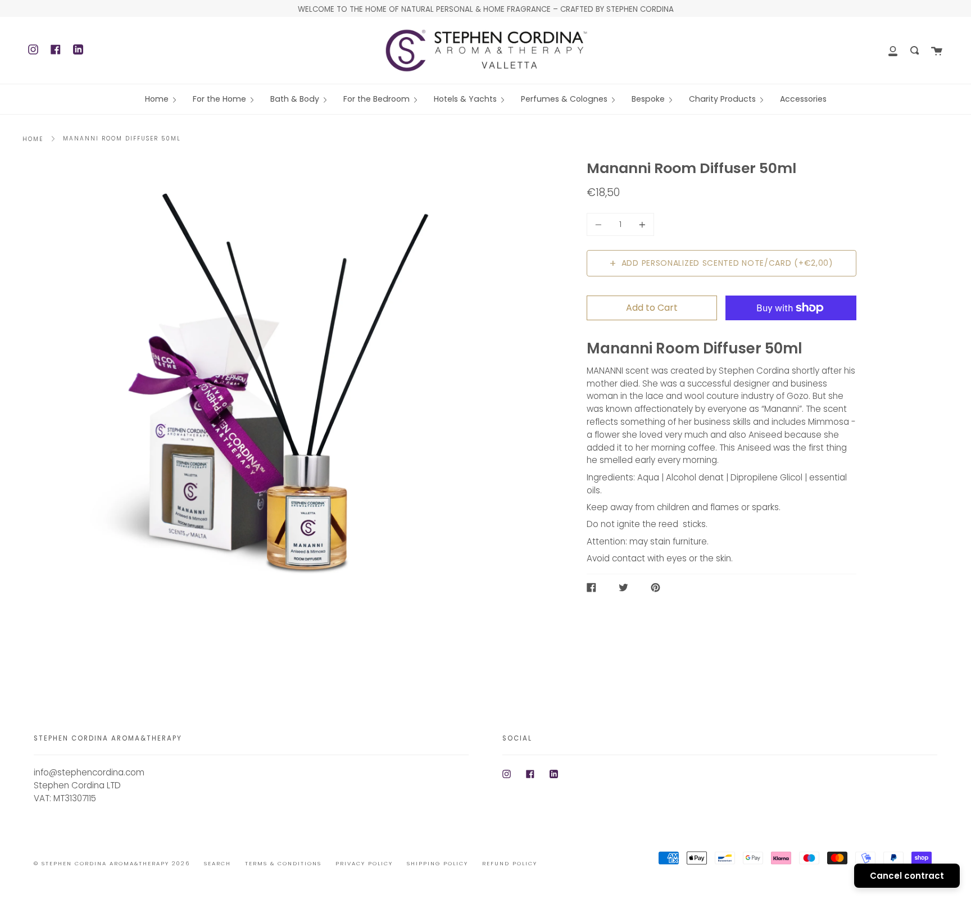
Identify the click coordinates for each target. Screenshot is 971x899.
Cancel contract (907, 876)
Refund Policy (509, 863)
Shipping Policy (437, 863)
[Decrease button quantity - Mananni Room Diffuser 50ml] (600, 224)
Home (32, 139)
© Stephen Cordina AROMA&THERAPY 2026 (112, 863)
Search (217, 863)
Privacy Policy (364, 863)
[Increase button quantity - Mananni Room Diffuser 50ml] (640, 224)
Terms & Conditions (283, 863)
